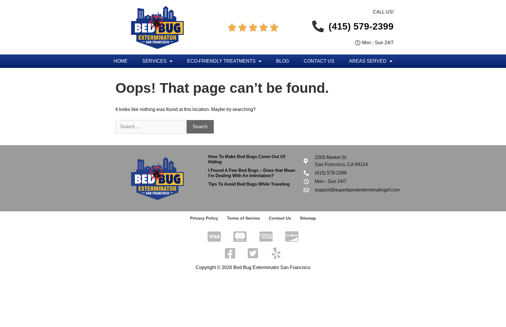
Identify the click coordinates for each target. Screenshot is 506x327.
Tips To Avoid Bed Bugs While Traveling (249, 184)
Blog (282, 61)
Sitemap (308, 218)
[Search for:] (151, 126)
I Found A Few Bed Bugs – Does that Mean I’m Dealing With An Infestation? (251, 173)
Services (154, 61)
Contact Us (319, 61)
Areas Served (368, 61)
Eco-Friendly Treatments (221, 61)
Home (121, 61)
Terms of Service (243, 218)
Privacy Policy (204, 218)
